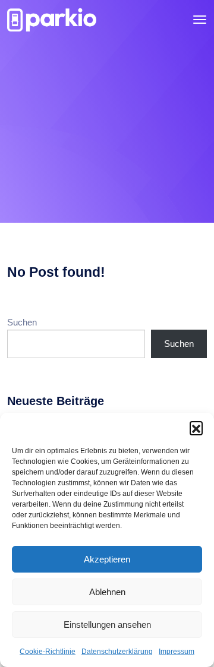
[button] (196, 428)
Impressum (176, 651)
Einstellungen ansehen (107, 624)
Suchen (22, 322)
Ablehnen (107, 592)
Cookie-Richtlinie (47, 651)
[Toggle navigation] (200, 19)
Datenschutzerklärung (117, 651)
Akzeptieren (107, 559)
